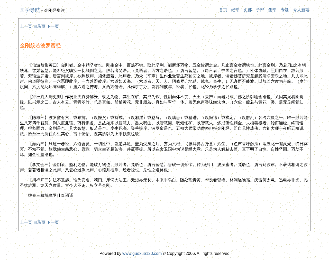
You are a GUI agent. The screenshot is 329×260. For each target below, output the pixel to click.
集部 (272, 10)
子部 (260, 10)
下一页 (53, 26)
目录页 (39, 26)
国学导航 (30, 10)
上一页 (26, 26)
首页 (223, 10)
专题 (285, 10)
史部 (248, 10)
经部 (235, 10)
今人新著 (301, 10)
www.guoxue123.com (142, 253)
